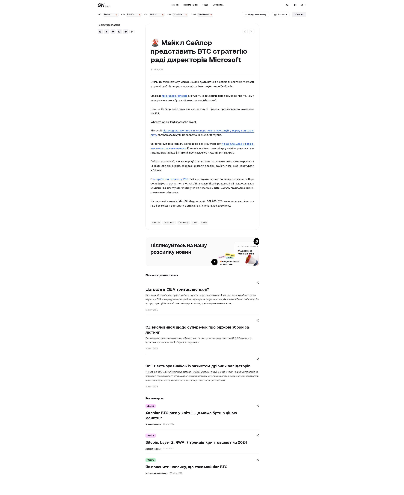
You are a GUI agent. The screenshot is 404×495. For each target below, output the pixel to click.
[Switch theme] (295, 5)
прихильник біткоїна (174, 96)
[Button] (287, 5)
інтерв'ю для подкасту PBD (170, 179)
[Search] (287, 5)
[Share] (257, 282)
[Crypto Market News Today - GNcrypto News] (104, 5)
